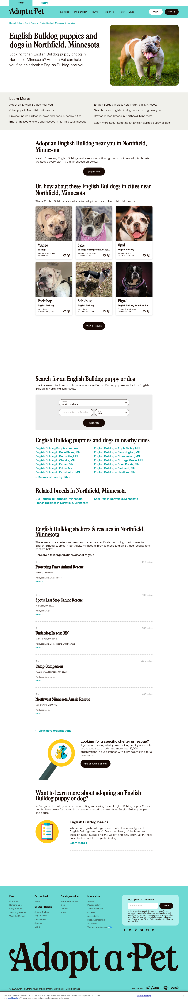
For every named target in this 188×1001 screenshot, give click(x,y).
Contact (64, 908)
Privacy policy (93, 905)
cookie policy (13, 998)
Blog (63, 905)
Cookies (91, 912)
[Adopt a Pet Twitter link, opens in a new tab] (131, 930)
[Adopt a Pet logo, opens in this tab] (94, 963)
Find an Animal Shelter (95, 763)
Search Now (94, 171)
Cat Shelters (40, 919)
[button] (64, 255)
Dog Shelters (41, 915)
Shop (131, 11)
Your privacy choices (97, 927)
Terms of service (95, 908)
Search (94, 422)
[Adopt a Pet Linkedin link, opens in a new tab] (153, 930)
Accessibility (93, 916)
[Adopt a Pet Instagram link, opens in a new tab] (148, 930)
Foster (121, 11)
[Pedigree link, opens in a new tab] (165, 988)
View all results (94, 325)
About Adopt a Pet (69, 901)
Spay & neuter (15, 908)
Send (166, 905)
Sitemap (91, 901)
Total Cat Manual (17, 916)
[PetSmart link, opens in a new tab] (153, 988)
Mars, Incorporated (96, 920)
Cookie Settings (73, 989)
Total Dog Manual (17, 912)
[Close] (184, 996)
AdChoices (92, 923)
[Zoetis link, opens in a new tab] (175, 988)
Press (63, 912)
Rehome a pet (15, 905)
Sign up (171, 11)
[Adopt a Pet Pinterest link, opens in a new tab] (137, 930)
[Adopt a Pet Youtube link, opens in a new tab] (142, 930)
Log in (37, 927)
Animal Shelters (42, 912)
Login (155, 11)
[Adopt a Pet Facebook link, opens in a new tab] (125, 930)
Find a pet (14, 901)
